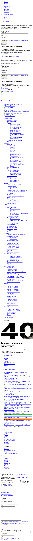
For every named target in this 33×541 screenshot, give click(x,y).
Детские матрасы (11, 312)
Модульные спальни (15, 174)
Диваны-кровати (14, 128)
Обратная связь (5, 492)
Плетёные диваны (12, 269)
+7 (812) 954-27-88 (6, 56)
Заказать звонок (5, 21)
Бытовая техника (11, 207)
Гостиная (12, 110)
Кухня (10, 108)
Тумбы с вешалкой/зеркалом (15, 262)
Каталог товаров (5, 100)
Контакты (6, 12)
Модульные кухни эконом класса (19, 220)
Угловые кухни (11, 224)
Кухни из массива (12, 221)
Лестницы (10, 193)
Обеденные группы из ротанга (15, 280)
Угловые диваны (14, 138)
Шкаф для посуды (12, 302)
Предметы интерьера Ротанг (15, 276)
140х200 (12, 147)
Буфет (8, 206)
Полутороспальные (15, 161)
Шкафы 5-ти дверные (13, 290)
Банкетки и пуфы (12, 120)
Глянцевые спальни (15, 173)
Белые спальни (14, 171)
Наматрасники (11, 313)
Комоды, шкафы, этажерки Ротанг (16, 272)
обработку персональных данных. (19, 40)
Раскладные (13, 237)
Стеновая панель (11, 226)
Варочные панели (15, 209)
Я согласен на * (15, 521)
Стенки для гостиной (13, 247)
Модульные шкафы (12, 305)
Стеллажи (9, 297)
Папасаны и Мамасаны (13, 282)
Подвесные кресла (12, 270)
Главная (6, 2)
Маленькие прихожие (16, 256)
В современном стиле (16, 154)
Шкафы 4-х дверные (12, 289)
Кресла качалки (11, 267)
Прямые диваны (14, 136)
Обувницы (10, 264)
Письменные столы (12, 243)
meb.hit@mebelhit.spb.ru (22, 477)
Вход (5, 17)
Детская (12, 107)
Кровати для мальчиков (16, 189)
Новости (6, 10)
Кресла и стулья (11, 273)
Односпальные (14, 160)
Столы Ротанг (11, 279)
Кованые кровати (12, 176)
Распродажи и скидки (10, 451)
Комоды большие (15, 180)
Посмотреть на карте (6, 485)
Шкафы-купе (10, 293)
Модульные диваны (15, 133)
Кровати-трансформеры (16, 157)
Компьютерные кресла (13, 240)
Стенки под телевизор (13, 252)
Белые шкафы (11, 303)
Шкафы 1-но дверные (13, 285)
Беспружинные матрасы (13, 310)
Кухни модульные (12, 217)
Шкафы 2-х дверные (12, 286)
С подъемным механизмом (17, 164)
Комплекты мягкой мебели (14, 140)
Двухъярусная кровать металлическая (17, 190)
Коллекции (7, 6)
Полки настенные (12, 249)
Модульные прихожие (16, 257)
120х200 (12, 146)
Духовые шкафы (14, 211)
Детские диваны (11, 199)
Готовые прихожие (12, 254)
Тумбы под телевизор (13, 244)
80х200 (12, 151)
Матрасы (12, 116)
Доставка (6, 9)
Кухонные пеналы (15, 219)
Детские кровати (11, 186)
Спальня (12, 106)
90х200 (12, 153)
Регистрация (7, 19)
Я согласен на (15, 40)
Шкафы (12, 114)
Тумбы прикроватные (13, 167)
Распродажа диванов (16, 137)
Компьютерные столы (13, 246)
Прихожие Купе (14, 259)
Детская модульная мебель (14, 184)
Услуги (6, 4)
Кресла (9, 141)
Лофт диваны (14, 131)
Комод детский (11, 194)
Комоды (9, 177)
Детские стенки (11, 200)
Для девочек (13, 187)
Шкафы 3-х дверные (12, 287)
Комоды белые (14, 178)
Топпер (9, 315)
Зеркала (9, 263)
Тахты (12, 166)
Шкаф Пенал (10, 295)
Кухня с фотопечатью (13, 223)
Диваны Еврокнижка (16, 127)
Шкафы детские (11, 203)
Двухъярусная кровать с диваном (16, 191)
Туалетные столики (12, 168)
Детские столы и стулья (13, 201)
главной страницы (15, 349)
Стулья (9, 230)
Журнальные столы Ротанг (14, 274)
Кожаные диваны (15, 130)
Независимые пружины (13, 309)
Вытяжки (12, 210)
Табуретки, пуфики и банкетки (15, 277)
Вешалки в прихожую (13, 260)
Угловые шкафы (11, 296)
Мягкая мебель (18, 104)
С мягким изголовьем (16, 163)
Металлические (14, 158)
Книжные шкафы (12, 299)
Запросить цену (14, 538)
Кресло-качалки (11, 121)
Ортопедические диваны (17, 134)
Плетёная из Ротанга (22, 113)
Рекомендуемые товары (10, 453)
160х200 (12, 148)
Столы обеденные (12, 229)
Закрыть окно (4, 53)
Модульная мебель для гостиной (16, 234)
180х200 (12, 150)
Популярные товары (9, 450)
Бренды (6, 7)
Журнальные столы (12, 236)
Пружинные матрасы (13, 307)
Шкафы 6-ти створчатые (13, 292)
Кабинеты (10, 242)
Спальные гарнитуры (13, 170)
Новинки (6, 449)
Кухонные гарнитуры (13, 216)
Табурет (9, 231)
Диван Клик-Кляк (15, 125)
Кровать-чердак (11, 197)
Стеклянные (13, 239)
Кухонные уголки (12, 227)
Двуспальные (14, 156)
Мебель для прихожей (23, 111)
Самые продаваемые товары (8, 369)
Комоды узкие (14, 181)
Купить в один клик (18, 523)
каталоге (12, 351)
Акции (6, 3)
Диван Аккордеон (15, 124)
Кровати (9, 144)
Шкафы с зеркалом (12, 300)
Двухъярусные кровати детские (15, 196)
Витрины (9, 250)
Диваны (9, 123)
